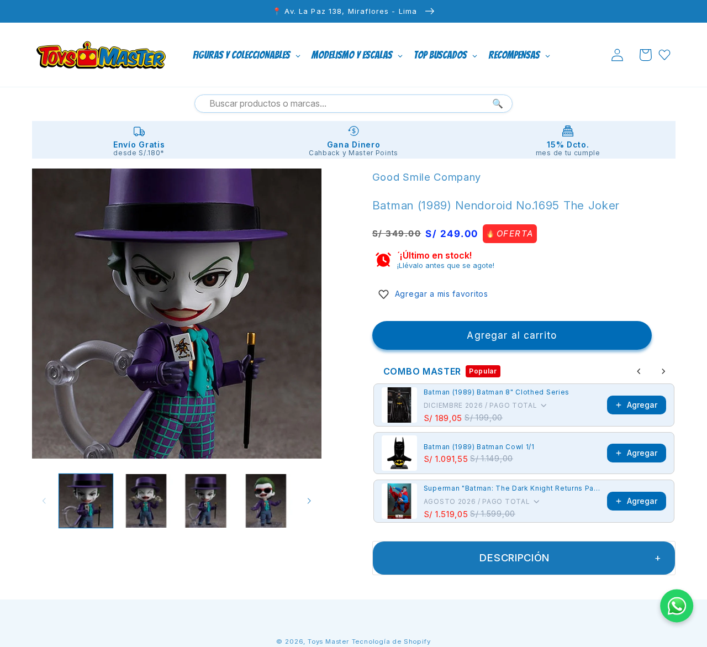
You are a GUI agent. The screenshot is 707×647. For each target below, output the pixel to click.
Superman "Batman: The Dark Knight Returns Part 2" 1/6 (512, 488)
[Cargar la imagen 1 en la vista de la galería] (86, 501)
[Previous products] (639, 371)
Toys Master (328, 641)
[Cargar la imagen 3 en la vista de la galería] (206, 501)
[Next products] (663, 371)
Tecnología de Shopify (391, 641)
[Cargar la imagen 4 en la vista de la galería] (266, 501)
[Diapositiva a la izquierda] (44, 501)
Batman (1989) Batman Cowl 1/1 (479, 447)
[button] (645, 55)
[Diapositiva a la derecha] (309, 501)
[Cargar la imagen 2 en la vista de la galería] (146, 501)
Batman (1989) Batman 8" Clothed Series (496, 392)
